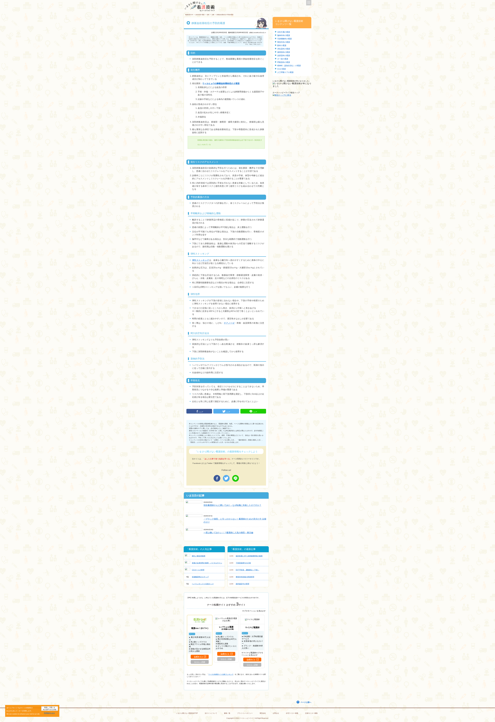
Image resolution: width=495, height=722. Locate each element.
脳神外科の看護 (283, 35)
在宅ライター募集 (292, 713)
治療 (213, 14)
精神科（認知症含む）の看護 (289, 66)
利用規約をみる (49, 713)
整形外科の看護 (283, 42)
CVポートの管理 (198, 570)
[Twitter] (226, 478)
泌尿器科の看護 (283, 55)
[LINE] (235, 478)
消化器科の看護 (283, 49)
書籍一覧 (227, 713)
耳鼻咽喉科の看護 (284, 39)
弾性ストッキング (200, 260)
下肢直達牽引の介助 (240, 563)
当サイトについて (211, 713)
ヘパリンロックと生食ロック (200, 584)
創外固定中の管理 (239, 584)
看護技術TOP (189, 14)
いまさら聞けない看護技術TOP (187, 713)
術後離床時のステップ (197, 577)
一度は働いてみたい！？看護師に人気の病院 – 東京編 (228, 532)
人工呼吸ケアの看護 (285, 72)
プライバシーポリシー (245, 713)
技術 (208, 14)
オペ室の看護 (282, 59)
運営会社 (263, 713)
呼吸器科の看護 (283, 62)
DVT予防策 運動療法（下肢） (244, 570)
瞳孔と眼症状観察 (198, 556)
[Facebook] (217, 478)
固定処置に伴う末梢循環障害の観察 (246, 556)
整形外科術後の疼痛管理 (241, 577)
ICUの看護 (281, 69)
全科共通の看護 (199, 14)
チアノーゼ (229, 323)
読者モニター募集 (311, 713)
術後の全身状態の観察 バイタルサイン (207, 563)
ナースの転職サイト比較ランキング (220, 674)
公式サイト (198, 657)
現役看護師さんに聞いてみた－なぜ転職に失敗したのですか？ (232, 505)
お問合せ (276, 713)
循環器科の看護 (283, 52)
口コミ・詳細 (199, 662)
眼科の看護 (281, 45)
